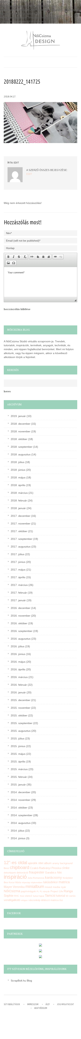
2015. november (20, 707)
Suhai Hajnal (38, 896)
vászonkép (34, 900)
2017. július (17, 554)
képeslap (26, 882)
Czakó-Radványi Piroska (45, 868)
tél (67, 896)
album (48, 863)
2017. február (19, 592)
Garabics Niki (53, 872)
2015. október (19, 715)
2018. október (19, 439)
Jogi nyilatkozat (65, 1004)
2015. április (18, 761)
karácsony (53, 877)
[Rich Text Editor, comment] (40, 282)
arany (55, 863)
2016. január (18, 692)
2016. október (19, 623)
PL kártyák (45, 891)
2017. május (18, 569)
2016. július (17, 646)
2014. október (19, 807)
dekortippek (10, 872)
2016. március (19, 677)
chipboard (19, 867)
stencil (28, 895)
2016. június (18, 654)
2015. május (18, 753)
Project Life (56, 891)
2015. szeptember (21, 723)
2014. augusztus (21, 822)
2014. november (20, 799)
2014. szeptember (21, 815)
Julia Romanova (36, 878)
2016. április (18, 669)
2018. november (20, 431)
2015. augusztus (21, 730)
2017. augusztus (21, 546)
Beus (6, 868)
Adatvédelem (40, 1008)
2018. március (19, 492)
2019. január (18, 416)
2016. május (18, 661)
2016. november (20, 615)
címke (66, 868)
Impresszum (32, 1004)
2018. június (18, 469)
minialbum (34, 886)
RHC (16, 896)
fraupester (36, 872)
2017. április (18, 577)
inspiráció (15, 877)
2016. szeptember (21, 631)
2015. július (17, 738)
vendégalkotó (12, 900)
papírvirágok (28, 891)
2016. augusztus (21, 638)
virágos (24, 900)
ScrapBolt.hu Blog (21, 980)
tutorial (60, 895)
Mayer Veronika (14, 886)
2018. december (20, 423)
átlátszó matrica (50, 900)
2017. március (19, 584)
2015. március (19, 769)
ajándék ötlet (35, 863)
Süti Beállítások (12, 1004)
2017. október (19, 531)
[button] (8, 256)
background (66, 863)
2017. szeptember (21, 538)
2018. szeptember (21, 446)
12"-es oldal (15, 862)
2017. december (20, 515)
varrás (72, 896)
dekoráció (22, 872)
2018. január (18, 508)
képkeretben (36, 882)
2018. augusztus (21, 454)
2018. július (17, 462)
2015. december (20, 700)
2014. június (18, 838)
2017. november (20, 523)
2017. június (18, 561)
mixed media (52, 886)
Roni (22, 896)
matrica (64, 882)
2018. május (18, 477)
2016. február (19, 684)
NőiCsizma (12, 891)
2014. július (17, 830)
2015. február (19, 776)
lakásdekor (50, 882)
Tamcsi (50, 895)
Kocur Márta (15, 882)
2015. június (18, 746)
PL (38, 891)
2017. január (18, 600)
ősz (61, 900)
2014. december (20, 792)
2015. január (18, 784)
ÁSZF (48, 1004)
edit (16, 162)
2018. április (18, 485)
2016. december (20, 607)
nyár (63, 886)
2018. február (19, 500)
